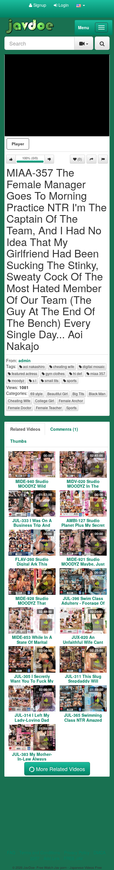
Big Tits (78, 393)
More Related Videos (59, 769)
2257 (34, 858)
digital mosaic (93, 366)
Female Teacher (49, 407)
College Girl (44, 400)
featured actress (24, 373)
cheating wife (63, 366)
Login (63, 5)
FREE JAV (73, 858)
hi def (77, 373)
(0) (79, 158)
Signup (39, 5)
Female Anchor (71, 400)
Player (18, 144)
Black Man (97, 393)
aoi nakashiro (33, 366)
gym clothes (55, 373)
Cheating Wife (19, 400)
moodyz (17, 380)
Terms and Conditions (39, 852)
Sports (71, 407)
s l (34, 380)
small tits (51, 380)
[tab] (25, 429)
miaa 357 (97, 373)
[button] (80, 4)
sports (71, 380)
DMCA (100, 852)
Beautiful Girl (57, 393)
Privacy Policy (76, 852)
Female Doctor (19, 407)
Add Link (52, 858)
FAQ (11, 852)
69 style (36, 393)
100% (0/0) (33, 159)
